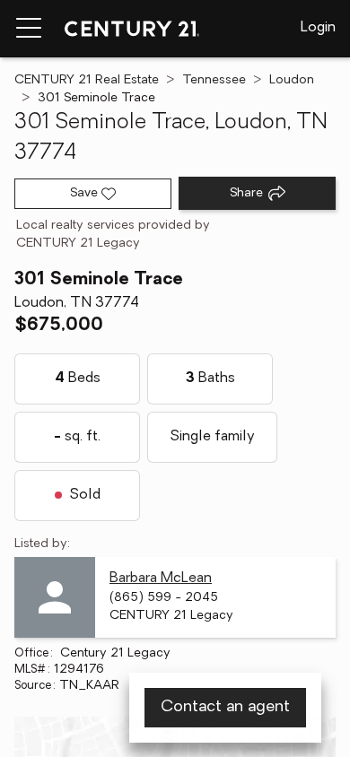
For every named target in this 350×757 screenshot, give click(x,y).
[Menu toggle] (28, 28)
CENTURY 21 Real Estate (86, 80)
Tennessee (214, 80)
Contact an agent (225, 708)
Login (318, 28)
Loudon (291, 80)
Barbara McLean (160, 578)
